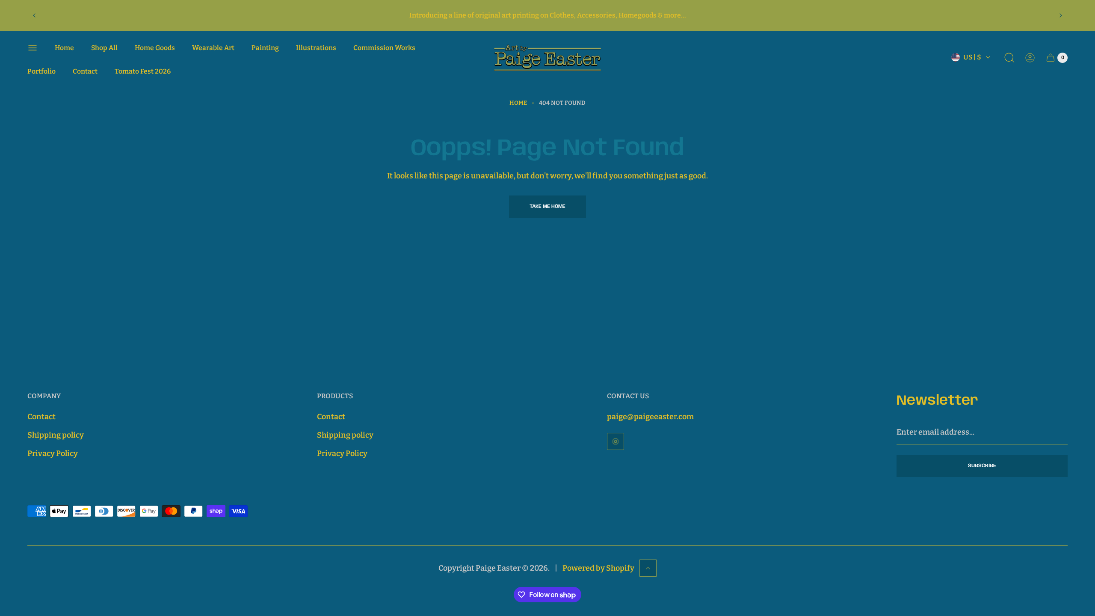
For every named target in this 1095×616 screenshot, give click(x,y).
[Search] (1009, 57)
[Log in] (1030, 57)
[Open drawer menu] (32, 47)
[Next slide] (1061, 15)
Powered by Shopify (598, 568)
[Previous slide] (34, 15)
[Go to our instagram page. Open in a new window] (615, 441)
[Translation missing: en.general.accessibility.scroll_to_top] (648, 568)
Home (518, 103)
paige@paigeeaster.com (650, 416)
